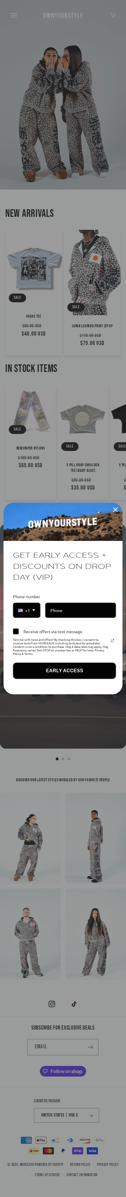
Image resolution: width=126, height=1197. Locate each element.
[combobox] (26, 610)
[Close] (115, 510)
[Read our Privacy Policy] (112, 640)
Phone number (26, 596)
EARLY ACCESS (64, 670)
